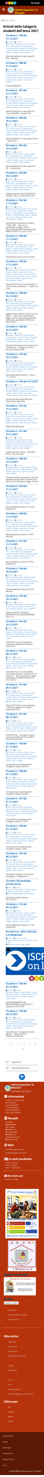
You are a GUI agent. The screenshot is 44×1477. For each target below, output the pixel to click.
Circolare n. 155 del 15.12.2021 (16, 355)
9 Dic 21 (10, 657)
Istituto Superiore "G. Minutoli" (26, 11)
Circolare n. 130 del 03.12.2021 (16, 985)
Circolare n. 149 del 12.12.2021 (16, 487)
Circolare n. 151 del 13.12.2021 (16, 432)
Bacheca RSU (28, 71)
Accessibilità (12, 1370)
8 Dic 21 (10, 720)
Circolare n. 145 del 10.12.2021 (16, 597)
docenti (16, 50)
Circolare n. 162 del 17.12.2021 (16, 201)
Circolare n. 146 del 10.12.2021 (16, 570)
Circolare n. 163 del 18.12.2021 (16, 174)
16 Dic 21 (10, 299)
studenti (27, 52)
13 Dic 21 (10, 412)
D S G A (11, 1380)
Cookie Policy (8, 1436)
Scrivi (5, 1465)
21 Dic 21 (10, 42)
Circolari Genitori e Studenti (15, 48)
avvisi (26, 181)
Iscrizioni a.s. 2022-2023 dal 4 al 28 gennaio (21, 933)
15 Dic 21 (10, 360)
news (21, 52)
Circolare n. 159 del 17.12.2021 (16, 262)
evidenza (9, 52)
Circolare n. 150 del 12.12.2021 (16, 460)
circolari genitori (27, 46)
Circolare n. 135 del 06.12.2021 (16, 854)
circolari (26, 44)
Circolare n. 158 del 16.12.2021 (16, 294)
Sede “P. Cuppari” (11, 1165)
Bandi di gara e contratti (16, 1355)
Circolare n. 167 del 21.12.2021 (16, 91)
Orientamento (11, 219)
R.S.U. (31, 80)
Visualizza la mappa (11, 1179)
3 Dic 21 (10, 990)
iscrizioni (29, 940)
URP (9, 1384)
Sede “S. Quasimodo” (12, 1167)
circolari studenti (32, 48)
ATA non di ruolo (17, 44)
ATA (8, 44)
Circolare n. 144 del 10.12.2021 (16, 622)
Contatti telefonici (14, 1389)
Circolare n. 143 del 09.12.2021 (16, 652)
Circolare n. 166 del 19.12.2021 (16, 119)
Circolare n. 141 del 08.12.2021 (16, 715)
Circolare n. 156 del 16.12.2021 (16, 328)
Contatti (11, 1365)
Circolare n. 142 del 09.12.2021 (16, 686)
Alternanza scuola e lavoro (16, 208)
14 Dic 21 (10, 384)
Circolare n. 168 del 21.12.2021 (16, 64)
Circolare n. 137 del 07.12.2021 (16, 800)
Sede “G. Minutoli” (11, 1162)
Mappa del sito (8, 1459)
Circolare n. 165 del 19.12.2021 (16, 146)
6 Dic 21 (10, 860)
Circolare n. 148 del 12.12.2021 (16, 515)
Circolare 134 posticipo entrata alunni (18, 882)
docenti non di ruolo (27, 50)
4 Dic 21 (10, 938)
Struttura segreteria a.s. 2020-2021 (21, 1394)
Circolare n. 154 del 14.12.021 (22, 381)
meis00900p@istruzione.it (14, 1149)
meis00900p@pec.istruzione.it (16, 1153)
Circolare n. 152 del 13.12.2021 (16, 407)
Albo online (12, 1342)
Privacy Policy (8, 1453)
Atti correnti (12, 1346)
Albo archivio (12, 1351)
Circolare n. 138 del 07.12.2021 (16, 772)
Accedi (37, 2)
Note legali (7, 1447)
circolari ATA (16, 73)
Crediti (5, 1441)
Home (3, 20)
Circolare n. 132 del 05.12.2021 (16, 905)
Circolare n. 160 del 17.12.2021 (16, 237)
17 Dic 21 (10, 206)
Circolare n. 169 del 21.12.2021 (16, 36)
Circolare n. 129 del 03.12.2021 (16, 1012)
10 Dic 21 (10, 575)
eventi (30, 393)
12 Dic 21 (10, 465)
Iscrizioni (17, 944)
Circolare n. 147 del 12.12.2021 (16, 542)
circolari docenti (15, 46)
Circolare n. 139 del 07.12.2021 (16, 745)
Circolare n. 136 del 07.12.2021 (16, 827)
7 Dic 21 (10, 750)
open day (27, 395)
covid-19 (9, 50)
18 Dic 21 (10, 179)
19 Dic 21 (10, 124)
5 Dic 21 (10, 910)
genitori (15, 52)
